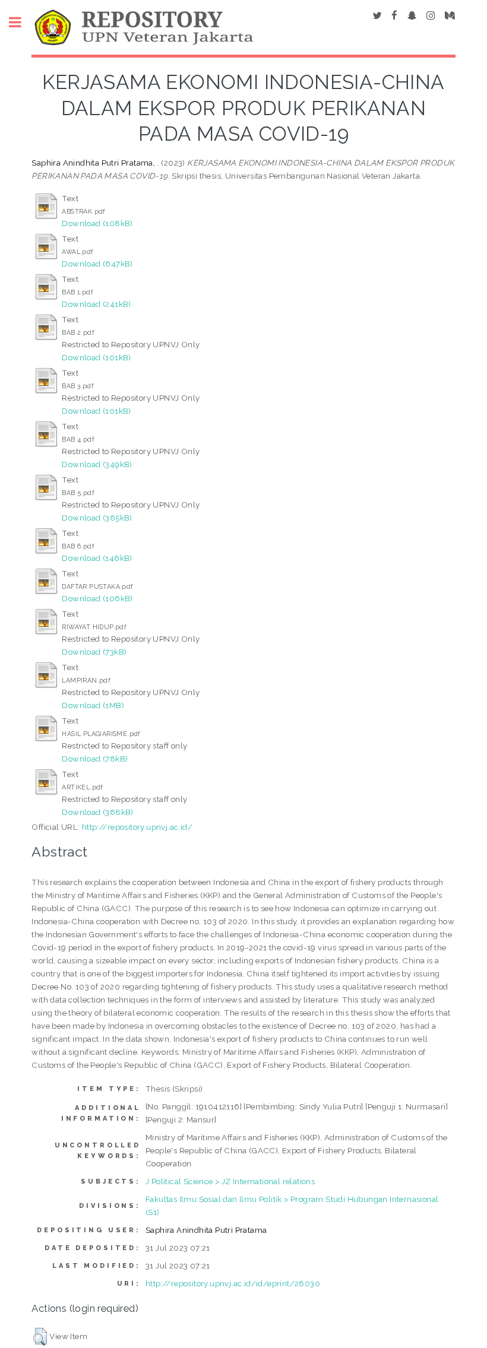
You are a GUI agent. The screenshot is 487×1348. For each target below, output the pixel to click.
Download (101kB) (96, 357)
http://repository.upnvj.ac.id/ (137, 827)
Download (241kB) (96, 304)
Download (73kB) (94, 651)
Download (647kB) (97, 263)
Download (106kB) (97, 598)
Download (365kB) (97, 517)
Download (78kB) (95, 758)
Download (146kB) (97, 558)
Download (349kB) (97, 464)
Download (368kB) (97, 812)
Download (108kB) (97, 223)
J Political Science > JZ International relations (230, 1181)
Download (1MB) (93, 705)
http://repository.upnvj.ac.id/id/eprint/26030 (233, 1283)
